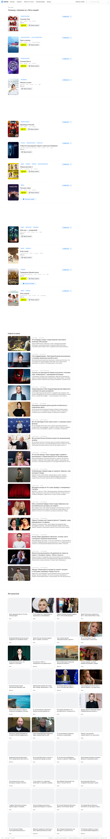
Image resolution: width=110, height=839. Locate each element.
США (39, 84)
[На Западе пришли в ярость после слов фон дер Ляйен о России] (67, 680)
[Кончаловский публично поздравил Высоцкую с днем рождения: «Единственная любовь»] (91, 776)
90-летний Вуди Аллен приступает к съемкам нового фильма (51, 423)
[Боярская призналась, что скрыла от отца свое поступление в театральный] (19, 657)
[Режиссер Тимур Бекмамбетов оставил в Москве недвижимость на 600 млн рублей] (19, 728)
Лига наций (10, 7)
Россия (34, 21)
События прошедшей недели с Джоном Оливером (39, 146)
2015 (21, 168)
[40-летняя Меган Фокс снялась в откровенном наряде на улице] (43, 752)
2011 (21, 42)
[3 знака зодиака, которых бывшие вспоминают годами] (91, 657)
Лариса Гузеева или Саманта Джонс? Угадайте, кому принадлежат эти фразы (51, 521)
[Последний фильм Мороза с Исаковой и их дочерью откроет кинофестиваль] (91, 800)
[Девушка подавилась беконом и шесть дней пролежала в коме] (43, 824)
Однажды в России (27, 125)
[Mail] (2, 2)
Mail (2, 837)
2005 (21, 21)
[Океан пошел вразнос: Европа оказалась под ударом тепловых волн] (19, 704)
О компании (7, 837)
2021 (21, 190)
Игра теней (24, 251)
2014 (21, 126)
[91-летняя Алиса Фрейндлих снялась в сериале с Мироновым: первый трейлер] (67, 752)
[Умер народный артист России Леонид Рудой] (19, 609)
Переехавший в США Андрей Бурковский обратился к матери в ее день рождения (51, 390)
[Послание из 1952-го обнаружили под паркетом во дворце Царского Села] (43, 657)
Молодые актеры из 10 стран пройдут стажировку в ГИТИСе (51, 488)
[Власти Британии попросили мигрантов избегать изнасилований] (67, 657)
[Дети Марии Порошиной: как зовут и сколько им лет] (67, 776)
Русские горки (25, 188)
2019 (28, 232)
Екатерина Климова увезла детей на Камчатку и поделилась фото (49, 406)
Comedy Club (25, 19)
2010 (21, 63)
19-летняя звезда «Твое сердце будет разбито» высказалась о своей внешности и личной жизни (50, 455)
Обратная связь (103, 837)
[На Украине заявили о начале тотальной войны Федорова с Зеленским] (91, 824)
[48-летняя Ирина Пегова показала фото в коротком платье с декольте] (91, 633)
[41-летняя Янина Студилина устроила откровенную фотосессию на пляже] (67, 728)
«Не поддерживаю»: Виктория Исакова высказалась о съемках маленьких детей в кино (51, 357)
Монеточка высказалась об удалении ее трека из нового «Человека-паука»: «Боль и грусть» (50, 554)
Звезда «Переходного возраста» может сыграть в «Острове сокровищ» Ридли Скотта (49, 570)
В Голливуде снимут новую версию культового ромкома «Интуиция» (49, 341)
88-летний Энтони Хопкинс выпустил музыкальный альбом (51, 439)
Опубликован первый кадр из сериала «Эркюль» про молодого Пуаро (51, 472)
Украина (38, 42)
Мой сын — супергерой (28, 230)
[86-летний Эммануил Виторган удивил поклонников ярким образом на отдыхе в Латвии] (67, 800)
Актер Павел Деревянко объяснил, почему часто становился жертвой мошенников (50, 538)
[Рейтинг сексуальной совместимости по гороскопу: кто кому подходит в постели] (91, 728)
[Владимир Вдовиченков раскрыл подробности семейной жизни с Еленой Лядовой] (19, 633)
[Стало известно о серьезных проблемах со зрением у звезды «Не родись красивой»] (43, 776)
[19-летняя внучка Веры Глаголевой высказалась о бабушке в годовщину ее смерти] (19, 824)
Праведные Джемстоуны (29, 272)
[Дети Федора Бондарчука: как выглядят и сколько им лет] (67, 824)
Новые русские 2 (26, 167)
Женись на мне (25, 82)
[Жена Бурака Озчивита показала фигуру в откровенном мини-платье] (91, 752)
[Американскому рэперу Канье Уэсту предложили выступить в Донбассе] (19, 752)
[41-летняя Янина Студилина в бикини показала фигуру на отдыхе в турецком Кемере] (43, 704)
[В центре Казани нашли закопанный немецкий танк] (19, 680)
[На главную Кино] (5, 2)
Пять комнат (24, 293)
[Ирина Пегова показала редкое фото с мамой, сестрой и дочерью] (43, 633)
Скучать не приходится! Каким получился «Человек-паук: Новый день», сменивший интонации (51, 373)
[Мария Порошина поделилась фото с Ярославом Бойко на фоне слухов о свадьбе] (91, 609)
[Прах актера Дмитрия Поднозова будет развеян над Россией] (43, 728)
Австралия (43, 295)
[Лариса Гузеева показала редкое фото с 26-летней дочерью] (67, 609)
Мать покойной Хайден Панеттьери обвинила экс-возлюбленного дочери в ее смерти (50, 505)
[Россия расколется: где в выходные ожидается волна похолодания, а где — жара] (19, 776)
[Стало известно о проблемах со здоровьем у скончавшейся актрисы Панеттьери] (43, 609)
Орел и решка (25, 40)
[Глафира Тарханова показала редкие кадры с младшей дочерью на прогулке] (19, 800)
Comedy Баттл (25, 61)
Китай (41, 253)
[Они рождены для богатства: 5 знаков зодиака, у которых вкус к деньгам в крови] (91, 680)
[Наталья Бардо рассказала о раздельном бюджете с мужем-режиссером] (43, 800)
